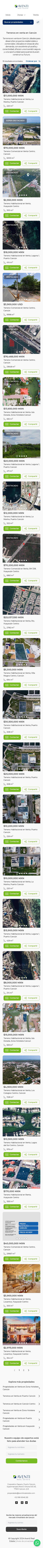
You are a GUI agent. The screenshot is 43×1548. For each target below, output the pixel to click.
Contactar (14, 111)
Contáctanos (21, 1461)
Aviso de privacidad (25, 1541)
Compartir (32, 111)
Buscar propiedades (13, 22)
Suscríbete (22, 1529)
